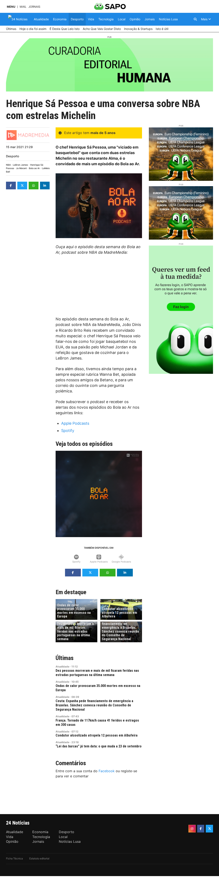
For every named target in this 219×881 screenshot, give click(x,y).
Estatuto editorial (39, 858)
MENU (11, 6)
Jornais (34, 6)
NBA (8, 165)
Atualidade (62, 666)
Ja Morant (21, 168)
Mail (23, 6)
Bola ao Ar (34, 168)
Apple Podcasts (75, 423)
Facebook (107, 771)
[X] (209, 828)
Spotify (67, 430)
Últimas (65, 657)
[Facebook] (200, 828)
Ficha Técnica (14, 858)
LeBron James (20, 165)
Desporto (12, 156)
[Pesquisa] (195, 19)
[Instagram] (192, 828)
